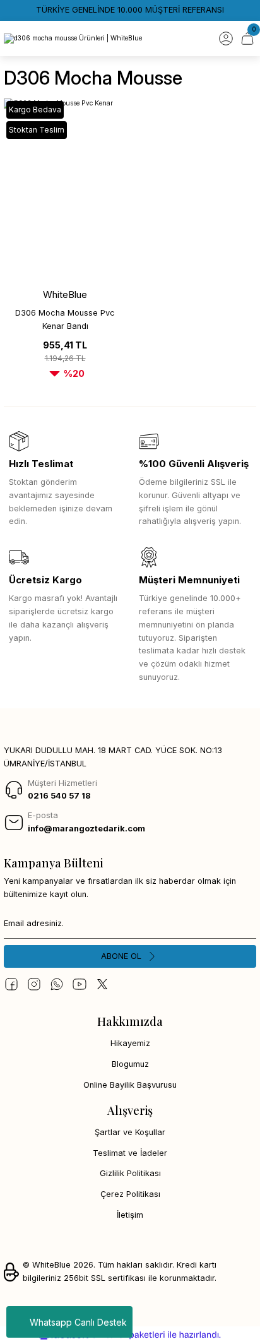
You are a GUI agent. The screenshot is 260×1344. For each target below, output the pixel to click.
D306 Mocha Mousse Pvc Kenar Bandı (65, 319)
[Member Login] (226, 38)
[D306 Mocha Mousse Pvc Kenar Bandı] (65, 190)
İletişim (130, 1215)
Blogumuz (130, 1064)
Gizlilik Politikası (130, 1173)
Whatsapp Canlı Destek (78, 1322)
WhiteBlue (65, 294)
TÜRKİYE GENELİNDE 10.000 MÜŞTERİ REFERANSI (130, 10)
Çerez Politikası (130, 1194)
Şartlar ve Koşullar (130, 1132)
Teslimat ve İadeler (130, 1153)
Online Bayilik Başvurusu (130, 1085)
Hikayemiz (130, 1043)
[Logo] (73, 38)
